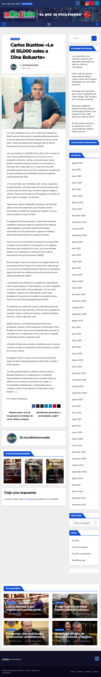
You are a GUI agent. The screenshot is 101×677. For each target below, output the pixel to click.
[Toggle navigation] (49, 24)
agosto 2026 (77, 163)
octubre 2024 (78, 308)
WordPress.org (78, 560)
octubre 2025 (78, 229)
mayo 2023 (77, 419)
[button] (93, 24)
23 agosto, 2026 (15, 614)
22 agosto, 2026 (15, 641)
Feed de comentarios (81, 554)
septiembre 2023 (79, 393)
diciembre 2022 (79, 452)
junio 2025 (76, 255)
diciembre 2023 (79, 373)
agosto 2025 (77, 242)
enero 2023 (77, 445)
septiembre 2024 (79, 314)
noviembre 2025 (79, 222)
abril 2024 (76, 347)
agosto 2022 (77, 478)
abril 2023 (76, 426)
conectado (28, 499)
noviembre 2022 (79, 459)
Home (73, 672)
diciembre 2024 (79, 294)
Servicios (88, 672)
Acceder (75, 541)
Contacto (80, 672)
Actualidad (15, 39)
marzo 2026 (77, 196)
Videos (95, 672)
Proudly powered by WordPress (13, 670)
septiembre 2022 (79, 472)
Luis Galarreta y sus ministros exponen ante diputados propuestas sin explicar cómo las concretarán (83, 61)
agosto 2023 (77, 399)
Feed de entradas (80, 547)
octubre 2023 (78, 386)
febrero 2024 (77, 360)
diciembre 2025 (79, 216)
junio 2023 (76, 413)
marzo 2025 (77, 275)
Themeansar (6, 673)
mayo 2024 (77, 340)
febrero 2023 (77, 439)
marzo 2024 (77, 354)
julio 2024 (76, 327)
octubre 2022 (78, 465)
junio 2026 (76, 176)
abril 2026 (76, 189)
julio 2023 (76, 406)
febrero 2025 (77, 281)
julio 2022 (76, 485)
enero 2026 (77, 209)
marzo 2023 (77, 432)
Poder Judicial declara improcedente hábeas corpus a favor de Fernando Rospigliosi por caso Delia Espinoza (84, 79)
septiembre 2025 (79, 235)
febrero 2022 (77, 491)
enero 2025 (77, 288)
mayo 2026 (77, 183)
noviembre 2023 (79, 380)
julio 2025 (76, 248)
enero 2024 (77, 367)
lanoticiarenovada (30, 65)
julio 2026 (76, 170)
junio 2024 (76, 334)
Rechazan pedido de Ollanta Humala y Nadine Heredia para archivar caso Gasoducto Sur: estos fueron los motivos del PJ (84, 111)
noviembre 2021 (79, 505)
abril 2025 (76, 268)
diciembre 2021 (79, 498)
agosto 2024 (77, 321)
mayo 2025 (77, 262)
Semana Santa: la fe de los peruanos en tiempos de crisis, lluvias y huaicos (20, 415)
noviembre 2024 (79, 301)
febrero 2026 (77, 202)
